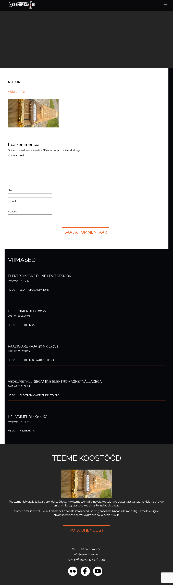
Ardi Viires (16, 91)
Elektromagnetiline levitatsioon (39, 276)
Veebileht (13, 211)
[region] (44, 560)
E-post (12, 201)
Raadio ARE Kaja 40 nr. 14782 (33, 346)
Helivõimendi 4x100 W (27, 417)
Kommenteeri (16, 155)
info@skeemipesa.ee (66, 515)
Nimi (11, 190)
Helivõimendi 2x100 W (27, 311)
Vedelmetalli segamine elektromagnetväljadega (55, 382)
